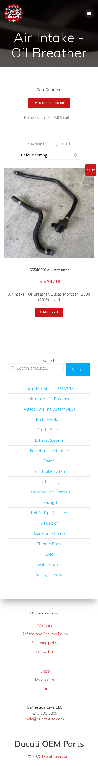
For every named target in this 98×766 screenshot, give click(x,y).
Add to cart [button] (49, 312)
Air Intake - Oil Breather (28, 294)
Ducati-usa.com (56, 756)
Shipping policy (45, 642)
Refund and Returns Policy (45, 634)
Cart (45, 688)
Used (55, 299)
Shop (45, 671)
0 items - (51, 103)
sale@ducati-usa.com (45, 719)
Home (29, 117)
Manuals (45, 625)
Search (49, 360)
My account (45, 679)
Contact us (45, 651)
